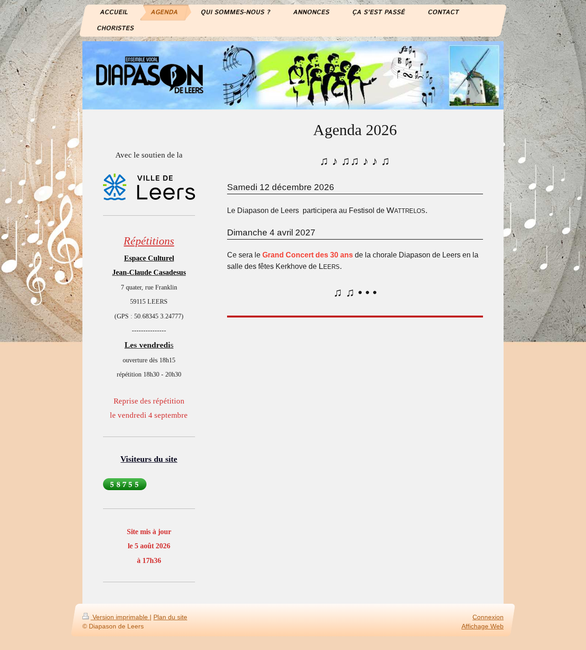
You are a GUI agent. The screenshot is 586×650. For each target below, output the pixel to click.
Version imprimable (120, 617)
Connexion (488, 617)
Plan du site (170, 617)
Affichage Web (482, 625)
